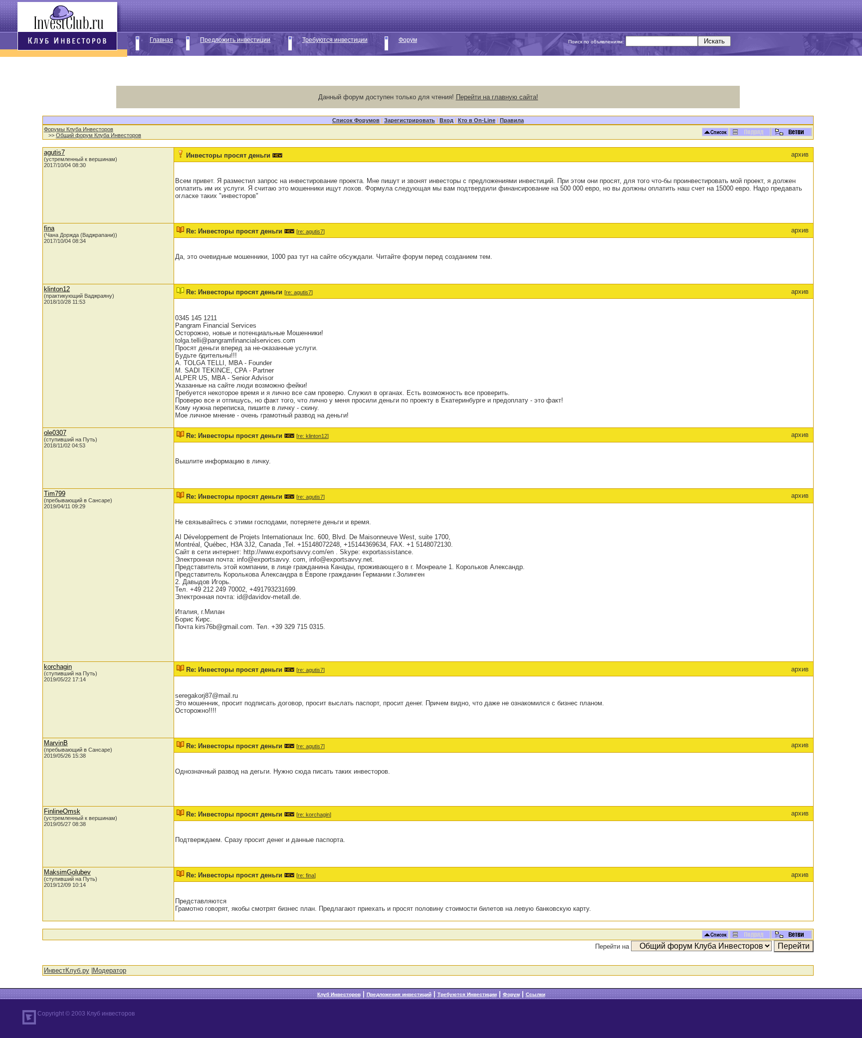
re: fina (306, 875)
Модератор (109, 970)
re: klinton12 (312, 436)
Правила (512, 120)
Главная (161, 39)
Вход (446, 120)
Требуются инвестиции (335, 39)
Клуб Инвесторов (339, 994)
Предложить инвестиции (235, 39)
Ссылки (535, 994)
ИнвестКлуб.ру (66, 970)
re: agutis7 (310, 231)
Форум (408, 39)
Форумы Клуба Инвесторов (78, 129)
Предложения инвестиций (399, 994)
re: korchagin (314, 815)
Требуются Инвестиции (467, 994)
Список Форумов (356, 120)
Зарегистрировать (409, 120)
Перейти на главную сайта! (497, 97)
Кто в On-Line (476, 120)
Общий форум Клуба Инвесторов (98, 135)
